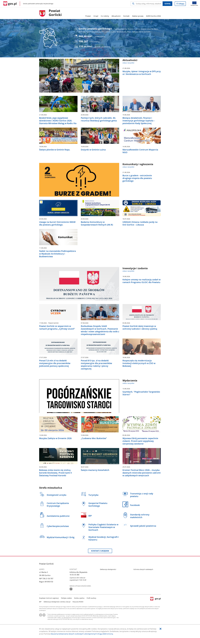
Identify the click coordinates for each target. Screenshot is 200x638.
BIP (40, 602)
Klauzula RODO (78, 602)
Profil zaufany (91, 598)
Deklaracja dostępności (108, 569)
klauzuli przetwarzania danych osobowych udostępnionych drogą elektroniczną (82, 634)
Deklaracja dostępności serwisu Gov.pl (57, 602)
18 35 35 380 (74, 575)
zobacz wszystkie (128, 63)
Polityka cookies (66, 598)
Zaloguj (182, 4)
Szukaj (167, 3)
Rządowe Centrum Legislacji (49, 598)
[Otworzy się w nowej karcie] (71, 589)
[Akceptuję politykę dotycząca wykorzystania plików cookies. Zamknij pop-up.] (160, 629)
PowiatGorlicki (55, 13)
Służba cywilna (79, 598)
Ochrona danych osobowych (143, 569)
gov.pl (158, 599)
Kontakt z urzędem (100, 551)
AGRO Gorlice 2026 (153, 16)
